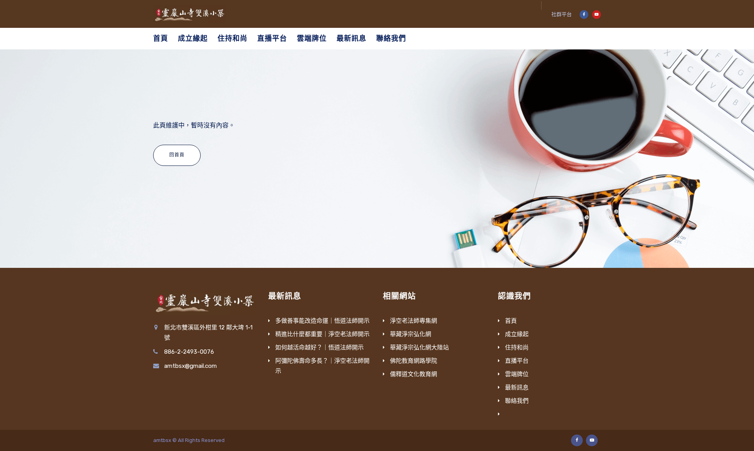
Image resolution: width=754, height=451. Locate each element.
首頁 (160, 38)
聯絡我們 (391, 38)
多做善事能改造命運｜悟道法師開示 (322, 320)
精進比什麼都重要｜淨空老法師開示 (322, 334)
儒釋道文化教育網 (413, 374)
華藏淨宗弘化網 (410, 334)
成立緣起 (193, 38)
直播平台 (272, 38)
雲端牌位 (312, 38)
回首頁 (177, 155)
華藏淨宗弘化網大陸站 (419, 347)
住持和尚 (232, 38)
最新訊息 (351, 38)
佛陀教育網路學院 (413, 360)
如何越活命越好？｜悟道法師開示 (319, 347)
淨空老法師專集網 (413, 320)
